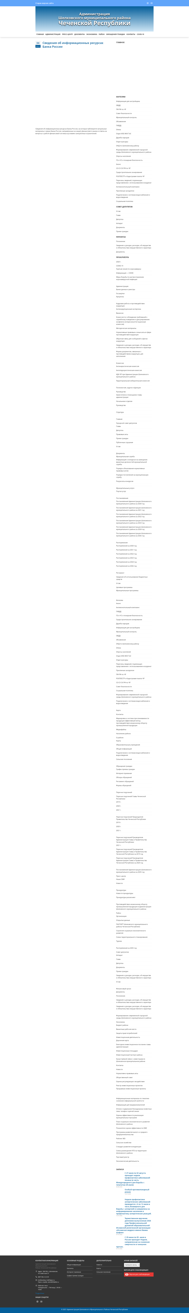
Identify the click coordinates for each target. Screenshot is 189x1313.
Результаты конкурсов (124, 481)
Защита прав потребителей (126, 1033)
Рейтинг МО (120, 1138)
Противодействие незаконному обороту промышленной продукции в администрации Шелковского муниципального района (133, 906)
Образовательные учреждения (128, 745)
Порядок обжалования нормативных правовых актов (130, 469)
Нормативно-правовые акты (127, 1073)
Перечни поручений (124, 792)
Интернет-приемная (124, 773)
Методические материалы (126, 328)
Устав (118, 211)
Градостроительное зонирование (129, 172)
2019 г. (118, 802)
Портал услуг (121, 491)
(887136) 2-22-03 (43, 1277)
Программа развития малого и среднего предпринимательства (131, 1133)
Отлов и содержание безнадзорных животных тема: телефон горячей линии (134, 1110)
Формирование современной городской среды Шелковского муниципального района (133, 151)
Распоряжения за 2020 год (126, 546)
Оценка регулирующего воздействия (130, 1081)
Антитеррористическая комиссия (129, 370)
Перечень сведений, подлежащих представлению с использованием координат (133, 181)
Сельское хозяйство (123, 1142)
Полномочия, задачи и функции (128, 388)
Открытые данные (123, 920)
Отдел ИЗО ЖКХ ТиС (123, 134)
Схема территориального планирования (131, 937)
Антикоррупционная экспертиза (128, 309)
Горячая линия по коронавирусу (128, 269)
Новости (119, 883)
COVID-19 (140, 34)
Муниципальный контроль (126, 117)
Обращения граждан (115, 34)
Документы (79, 34)
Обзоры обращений (124, 777)
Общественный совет (124, 1077)
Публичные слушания (124, 442)
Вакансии (119, 313)
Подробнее (39, 1293)
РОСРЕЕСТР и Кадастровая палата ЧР (130, 176)
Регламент (120, 573)
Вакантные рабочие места (126, 1029)
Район (102, 34)
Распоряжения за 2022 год (126, 554)
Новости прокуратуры (124, 893)
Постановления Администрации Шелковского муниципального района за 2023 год (134, 521)
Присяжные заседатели (125, 191)
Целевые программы (124, 587)
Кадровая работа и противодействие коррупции (130, 304)
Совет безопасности (124, 113)
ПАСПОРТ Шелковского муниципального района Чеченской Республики (132, 925)
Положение (120, 241)
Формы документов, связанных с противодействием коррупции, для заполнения (129, 353)
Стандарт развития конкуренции (128, 1147)
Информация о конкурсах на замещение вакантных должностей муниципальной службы (131, 462)
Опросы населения (123, 156)
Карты (118, 741)
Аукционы (120, 297)
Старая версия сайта (44, 3)
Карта (118, 710)
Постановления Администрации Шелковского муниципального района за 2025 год (134, 871)
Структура (120, 412)
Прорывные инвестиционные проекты (131, 1089)
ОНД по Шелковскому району (127, 146)
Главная (40, 34)
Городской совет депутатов (126, 423)
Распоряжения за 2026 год (126, 566)
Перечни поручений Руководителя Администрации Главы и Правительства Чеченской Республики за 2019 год (131, 851)
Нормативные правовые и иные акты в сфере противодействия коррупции (133, 333)
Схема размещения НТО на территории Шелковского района (131, 1152)
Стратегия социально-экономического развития (131, 932)
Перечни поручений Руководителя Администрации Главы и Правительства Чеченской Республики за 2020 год (131, 860)
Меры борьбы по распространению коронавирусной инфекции (130, 278)
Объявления (121, 121)
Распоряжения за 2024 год (126, 562)
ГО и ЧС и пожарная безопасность (129, 160)
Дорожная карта (122, 1040)
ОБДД (118, 105)
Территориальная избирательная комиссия (133, 381)
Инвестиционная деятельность (128, 1037)
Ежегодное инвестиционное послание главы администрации (133, 1045)
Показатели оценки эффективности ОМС (131, 1128)
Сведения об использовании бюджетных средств (132, 578)
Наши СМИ (120, 879)
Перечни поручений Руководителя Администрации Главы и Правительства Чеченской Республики (131, 839)
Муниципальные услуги (125, 488)
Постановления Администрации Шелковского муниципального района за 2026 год (134, 534)
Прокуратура (121, 890)
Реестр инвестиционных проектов (129, 1085)
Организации (121, 916)
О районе (119, 737)
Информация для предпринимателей (130, 1105)
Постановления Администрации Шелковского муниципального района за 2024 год (134, 528)
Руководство (121, 392)
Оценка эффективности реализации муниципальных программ (130, 1116)
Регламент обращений (125, 781)
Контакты (130, 34)
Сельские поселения (124, 759)
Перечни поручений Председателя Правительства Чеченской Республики (131, 818)
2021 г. (118, 810)
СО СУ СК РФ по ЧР (123, 168)
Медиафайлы (121, 729)
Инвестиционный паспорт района (129, 1055)
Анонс (118, 164)
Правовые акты (122, 434)
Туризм (119, 941)
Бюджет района (122, 1025)
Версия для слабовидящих (139, 1274)
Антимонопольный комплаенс (128, 187)
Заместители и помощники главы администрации (129, 396)
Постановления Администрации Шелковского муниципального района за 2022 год (134, 515)
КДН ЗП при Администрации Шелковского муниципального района (132, 375)
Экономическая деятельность (127, 1161)
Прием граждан (122, 231)
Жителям (119, 600)
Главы (118, 426)
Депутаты (119, 219)
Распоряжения (122, 543)
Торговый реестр (122, 1157)
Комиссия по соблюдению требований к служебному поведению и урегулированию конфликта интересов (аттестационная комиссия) (133, 320)
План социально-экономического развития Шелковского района (133, 1123)
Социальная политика (124, 201)
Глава (118, 215)
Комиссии (120, 363)
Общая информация (124, 749)
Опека (118, 129)
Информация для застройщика (128, 101)
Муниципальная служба (125, 456)
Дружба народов (122, 138)
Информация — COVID (124, 273)
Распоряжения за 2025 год (126, 948)
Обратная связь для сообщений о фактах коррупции (132, 340)
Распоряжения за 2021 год (126, 550)
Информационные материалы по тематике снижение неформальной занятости (132, 1099)
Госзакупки (120, 293)
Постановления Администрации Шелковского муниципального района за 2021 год (134, 509)
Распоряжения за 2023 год (126, 558)
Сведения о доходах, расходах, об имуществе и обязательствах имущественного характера (133, 246)
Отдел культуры (122, 142)
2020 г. (118, 262)
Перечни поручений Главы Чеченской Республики (131, 797)
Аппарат (119, 223)
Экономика (91, 34)
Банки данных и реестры (125, 289)
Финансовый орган (123, 989)
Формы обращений (123, 785)
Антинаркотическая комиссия (127, 366)
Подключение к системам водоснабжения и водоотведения (133, 196)
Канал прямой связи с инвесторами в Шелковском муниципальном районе (130, 1060)
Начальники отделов (124, 401)
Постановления (122, 498)
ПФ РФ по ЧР (121, 109)
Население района (123, 733)
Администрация (52, 34)
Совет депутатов (122, 952)
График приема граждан (125, 769)
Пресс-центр (67, 34)
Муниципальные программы (127, 590)
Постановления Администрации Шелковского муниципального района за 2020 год (134, 502)
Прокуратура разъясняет (125, 897)
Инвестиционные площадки (127, 1051)
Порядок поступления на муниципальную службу (132, 476)
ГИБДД (118, 125)
